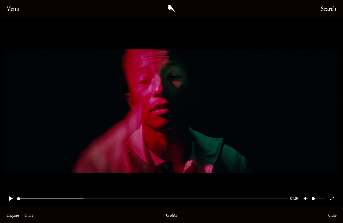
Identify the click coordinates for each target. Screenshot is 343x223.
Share (28, 215)
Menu (13, 9)
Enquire (13, 215)
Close (332, 215)
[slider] (152, 198)
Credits (171, 215)
